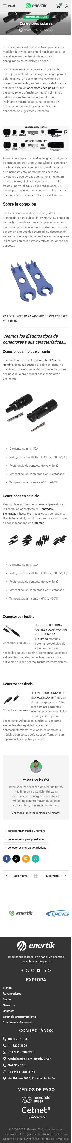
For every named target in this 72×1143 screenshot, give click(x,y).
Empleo (7, 999)
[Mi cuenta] (67, 6)
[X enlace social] (16, 859)
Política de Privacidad (54, 1138)
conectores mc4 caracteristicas (27, 847)
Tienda (7, 988)
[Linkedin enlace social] (44, 970)
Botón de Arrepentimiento (19, 1016)
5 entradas (33, 513)
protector (38, 523)
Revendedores (12, 993)
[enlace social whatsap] (35, 859)
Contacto (8, 1011)
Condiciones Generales (17, 1022)
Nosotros (9, 1005)
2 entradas (46, 509)
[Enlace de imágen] (36, 1099)
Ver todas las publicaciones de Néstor (36, 813)
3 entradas (9, 513)
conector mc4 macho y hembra (26, 830)
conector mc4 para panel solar (26, 839)
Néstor (28, 30)
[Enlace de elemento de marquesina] (15, 913)
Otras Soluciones (36, 17)
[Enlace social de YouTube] (38, 970)
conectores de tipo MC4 (42, 88)
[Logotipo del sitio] (36, 5)
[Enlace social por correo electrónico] (26, 859)
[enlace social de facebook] (7, 859)
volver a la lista (36, 876)
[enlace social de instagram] (33, 970)
